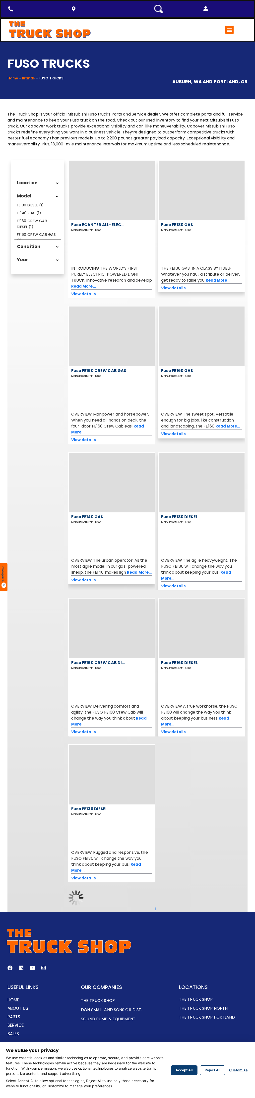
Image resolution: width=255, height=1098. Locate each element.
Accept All (184, 1070)
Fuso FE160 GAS (177, 370)
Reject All (212, 1070)
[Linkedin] (21, 968)
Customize (238, 1070)
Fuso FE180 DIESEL (179, 517)
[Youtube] (32, 968)
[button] (205, 9)
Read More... (83, 286)
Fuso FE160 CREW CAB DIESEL (101, 663)
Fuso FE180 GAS (177, 225)
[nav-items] (12, 9)
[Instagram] (44, 968)
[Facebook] (10, 968)
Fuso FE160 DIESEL (179, 663)
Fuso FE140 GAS (87, 517)
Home (12, 78)
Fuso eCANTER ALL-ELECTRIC (101, 225)
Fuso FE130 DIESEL (89, 809)
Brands (28, 78)
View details (83, 294)
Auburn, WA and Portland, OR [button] (210, 81)
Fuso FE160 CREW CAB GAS (99, 370)
